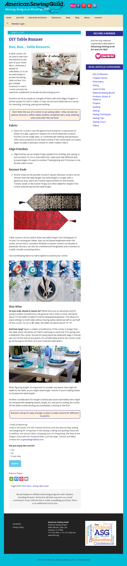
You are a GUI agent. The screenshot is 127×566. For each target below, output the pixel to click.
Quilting (96, 107)
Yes (12, 450)
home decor (27, 486)
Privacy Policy (18, 527)
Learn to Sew (99, 89)
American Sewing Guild (65, 560)
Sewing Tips (98, 118)
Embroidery (98, 81)
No (12, 453)
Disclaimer (17, 524)
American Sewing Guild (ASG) (35, 7)
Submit (15, 463)
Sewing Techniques (102, 114)
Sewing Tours (99, 121)
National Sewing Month (104, 92)
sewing (35, 486)
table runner (44, 486)
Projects (96, 103)
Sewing (96, 110)
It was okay (16, 456)
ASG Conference (100, 74)
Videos (96, 125)
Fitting (96, 85)
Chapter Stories (100, 78)
